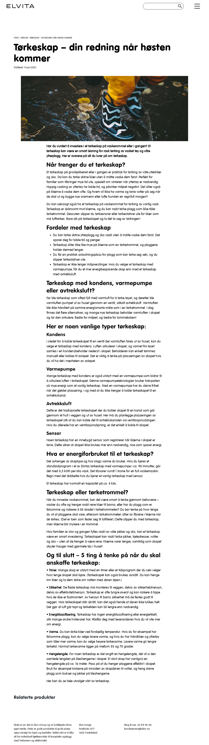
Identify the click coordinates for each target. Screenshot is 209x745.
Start (16, 38)
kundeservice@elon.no (137, 728)
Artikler (24, 38)
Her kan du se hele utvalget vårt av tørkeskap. (78, 681)
